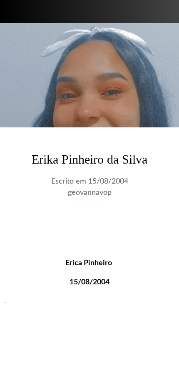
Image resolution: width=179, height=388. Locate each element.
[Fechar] (12, 12)
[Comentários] (165, 232)
